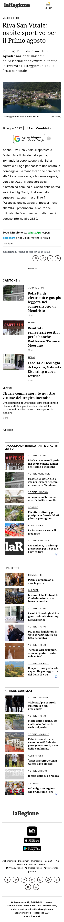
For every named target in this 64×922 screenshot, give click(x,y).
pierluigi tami (10, 251)
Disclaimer (23, 861)
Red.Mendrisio (40, 128)
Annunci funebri (37, 864)
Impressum (36, 861)
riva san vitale (42, 251)
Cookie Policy (34, 868)
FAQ (57, 861)
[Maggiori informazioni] (49, 139)
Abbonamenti (9, 861)
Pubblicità (22, 864)
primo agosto (26, 251)
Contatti (49, 861)
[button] (7, 880)
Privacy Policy (15, 868)
